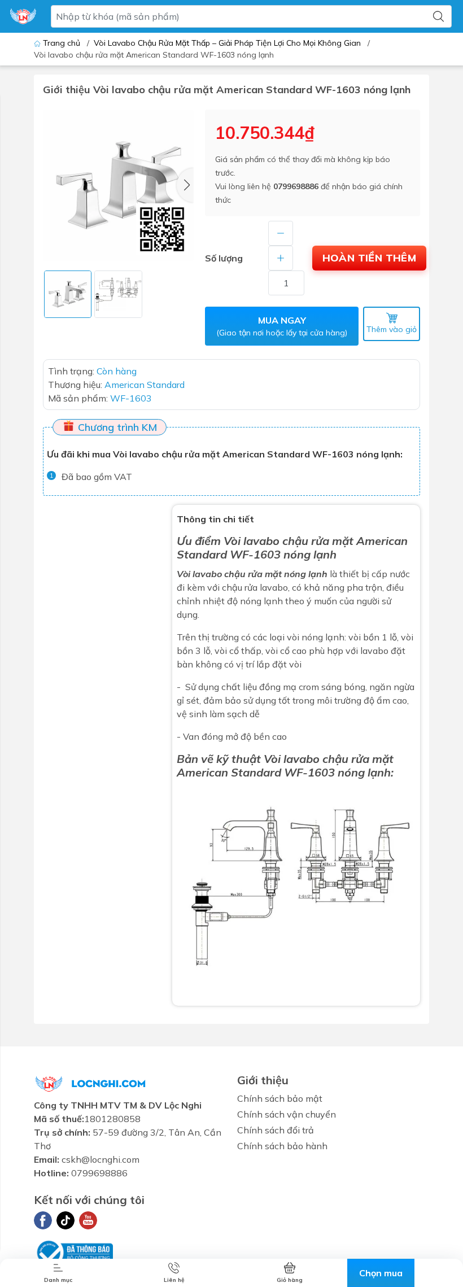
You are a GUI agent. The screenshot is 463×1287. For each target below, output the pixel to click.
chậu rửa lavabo (255, 587)
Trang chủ (61, 43)
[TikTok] (65, 1220)
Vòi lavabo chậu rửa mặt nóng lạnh (252, 573)
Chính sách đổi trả (275, 1130)
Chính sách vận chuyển (286, 1114)
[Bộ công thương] (73, 1251)
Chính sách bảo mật (279, 1098)
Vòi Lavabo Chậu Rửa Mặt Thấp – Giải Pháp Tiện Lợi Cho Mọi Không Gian (227, 43)
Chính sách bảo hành (282, 1145)
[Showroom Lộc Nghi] (23, 16)
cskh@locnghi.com (100, 1159)
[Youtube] (88, 1220)
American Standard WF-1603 (256, 772)
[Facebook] (43, 1220)
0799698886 (295, 186)
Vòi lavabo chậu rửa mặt (288, 541)
